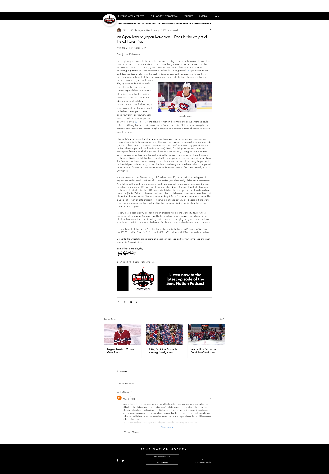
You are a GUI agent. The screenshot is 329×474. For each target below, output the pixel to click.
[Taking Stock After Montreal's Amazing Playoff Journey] (164, 334)
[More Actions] (210, 397)
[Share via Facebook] (118, 302)
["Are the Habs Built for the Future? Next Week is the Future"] (206, 334)
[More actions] (210, 30)
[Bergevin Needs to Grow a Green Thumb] (122, 334)
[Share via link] (137, 302)
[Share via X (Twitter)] (124, 302)
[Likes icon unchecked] (124, 432)
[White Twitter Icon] (122, 460)
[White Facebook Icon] (117, 460)
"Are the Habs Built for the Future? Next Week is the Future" (203, 351)
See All (222, 319)
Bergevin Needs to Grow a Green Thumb (120, 351)
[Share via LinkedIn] (131, 302)
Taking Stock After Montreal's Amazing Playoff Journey (163, 351)
